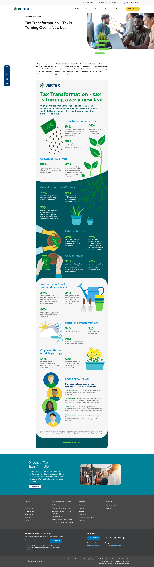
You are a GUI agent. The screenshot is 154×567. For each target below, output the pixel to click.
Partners (98, 9)
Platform (78, 9)
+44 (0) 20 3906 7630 (113, 545)
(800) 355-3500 (93, 545)
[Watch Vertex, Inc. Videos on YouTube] (119, 537)
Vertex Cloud (29, 508)
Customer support (112, 505)
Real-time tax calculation (60, 505)
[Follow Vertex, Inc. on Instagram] (124, 537)
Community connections (86, 517)
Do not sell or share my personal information (115, 561)
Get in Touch (132, 9)
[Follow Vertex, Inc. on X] (110, 537)
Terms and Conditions (51, 545)
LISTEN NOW (35, 486)
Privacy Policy (31, 547)
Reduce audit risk (57, 516)
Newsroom (82, 508)
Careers (81, 511)
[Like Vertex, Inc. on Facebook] (106, 537)
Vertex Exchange (87, 2)
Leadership (82, 514)
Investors (82, 520)
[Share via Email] (7, 83)
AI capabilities (29, 511)
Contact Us (94, 537)
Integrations (29, 514)
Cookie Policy (110, 559)
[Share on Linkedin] (7, 79)
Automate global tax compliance (62, 508)
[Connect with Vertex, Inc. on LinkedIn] (115, 537)
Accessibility (99, 559)
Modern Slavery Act (123, 559)
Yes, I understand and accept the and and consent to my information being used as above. (43, 547)
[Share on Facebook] (7, 70)
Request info (110, 508)
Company (119, 9)
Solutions (88, 9)
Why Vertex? (29, 505)
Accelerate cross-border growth (62, 519)
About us (82, 505)
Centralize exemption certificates (62, 522)
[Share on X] (7, 74)
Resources (108, 9)
